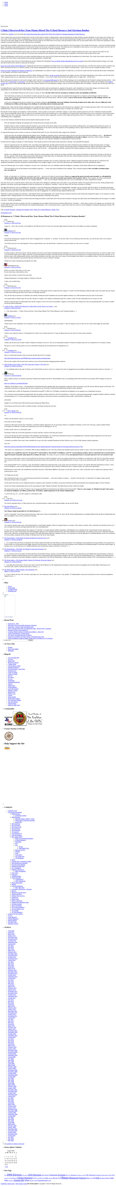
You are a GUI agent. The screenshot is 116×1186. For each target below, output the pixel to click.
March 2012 (11, 1006)
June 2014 (11, 963)
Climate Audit (12, 664)
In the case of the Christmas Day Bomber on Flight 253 (16, 70)
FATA (110, 1175)
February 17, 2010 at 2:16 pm (12, 551)
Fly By (10, 915)
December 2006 (12, 1109)
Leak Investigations (17, 886)
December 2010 (12, 1030)
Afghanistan (53, 1175)
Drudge (10, 647)
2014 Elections (16, 828)
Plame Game (15, 899)
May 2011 (11, 1022)
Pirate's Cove (11, 693)
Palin (88, 1178)
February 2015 (12, 952)
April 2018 (11, 931)
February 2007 (12, 1106)
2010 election (25, 1175)
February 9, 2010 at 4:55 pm (12, 232)
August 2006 (11, 1116)
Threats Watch (12, 703)
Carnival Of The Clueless (15, 914)
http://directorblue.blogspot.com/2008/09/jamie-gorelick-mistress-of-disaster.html (27, 358)
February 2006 (12, 1125)
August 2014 (11, 960)
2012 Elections (16, 825)
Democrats (92, 1175)
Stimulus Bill (19, 1180)
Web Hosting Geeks (21, 1183)
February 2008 (12, 1086)
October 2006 (12, 1112)
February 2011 (12, 1027)
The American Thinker (14, 700)
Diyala (21, 846)
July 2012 (11, 999)
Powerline (22, 81)
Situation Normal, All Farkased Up (18, 630)
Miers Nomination (20, 871)
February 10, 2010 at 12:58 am (13, 366)
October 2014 (12, 957)
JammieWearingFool (14, 682)
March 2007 (11, 1104)
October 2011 (12, 1014)
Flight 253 (37, 209)
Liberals (50, 1178)
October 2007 (12, 1093)
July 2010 (11, 1039)
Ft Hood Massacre (79, 34)
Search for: (7, 640)
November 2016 (12, 939)
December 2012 (12, 991)
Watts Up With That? (14, 705)
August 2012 (11, 998)
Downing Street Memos (18, 864)
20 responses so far (6, 213)
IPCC (40, 1178)
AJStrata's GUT (12, 810)
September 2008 (12, 1075)
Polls (98, 1178)
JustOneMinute (12, 687)
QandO (10, 695)
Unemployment (43, 1180)
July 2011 (11, 1019)
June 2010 (11, 1040)
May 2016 (11, 949)
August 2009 (11, 1057)
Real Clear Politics (13, 649)
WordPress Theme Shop (8, 1183)
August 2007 (11, 1096)
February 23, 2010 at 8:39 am (12, 562)
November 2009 (12, 1052)
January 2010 (12, 1048)
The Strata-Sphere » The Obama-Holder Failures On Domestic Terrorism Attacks (27, 560)
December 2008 (12, 1070)
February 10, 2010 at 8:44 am (12, 375)
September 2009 (12, 1055)
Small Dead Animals (14, 698)
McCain (55, 1178)
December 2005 (12, 1129)
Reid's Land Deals (17, 901)
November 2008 (12, 1071)
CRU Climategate (20, 881)
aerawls (10, 520)
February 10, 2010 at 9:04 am (12, 412)
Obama (64, 1177)
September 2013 (12, 976)
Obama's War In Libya (18, 896)
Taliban (27, 1180)
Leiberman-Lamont (20, 815)
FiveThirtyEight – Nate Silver (16, 669)
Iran (16, 843)
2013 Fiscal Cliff (16, 827)
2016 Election (45, 1175)
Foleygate (14, 874)
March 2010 (11, 1045)
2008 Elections (16, 817)
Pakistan (17, 851)
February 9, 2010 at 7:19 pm (12, 317)
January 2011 (12, 1029)
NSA (57, 209)
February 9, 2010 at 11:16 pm (12, 352)
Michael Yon (11, 692)
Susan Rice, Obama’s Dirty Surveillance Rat (20, 627)
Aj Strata (6, 594)
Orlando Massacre (13, 919)
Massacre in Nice (20, 850)
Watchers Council (13, 923)
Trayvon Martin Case (18, 909)
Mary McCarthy (19, 887)
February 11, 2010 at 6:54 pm (12, 522)
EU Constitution (16, 868)
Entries (11, 588)
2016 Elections (16, 830)
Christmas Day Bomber (22, 209)
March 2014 (11, 968)
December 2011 (12, 1011)
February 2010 (12, 1047)
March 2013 (11, 986)
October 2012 (12, 994)
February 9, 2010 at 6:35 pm (12, 308)
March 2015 (11, 950)
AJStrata (10, 34)
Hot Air (10, 675)
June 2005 (11, 1139)
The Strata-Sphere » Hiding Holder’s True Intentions (19, 569)
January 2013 (12, 990)
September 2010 (12, 1035)
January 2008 (12, 1088)
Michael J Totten (12, 690)
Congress (83, 1175)
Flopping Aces (12, 671)
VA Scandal (15, 910)
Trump (35, 1180)
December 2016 (12, 937)
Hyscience (11, 677)
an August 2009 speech (50, 80)
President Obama (104, 1178)
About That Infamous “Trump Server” (19, 633)
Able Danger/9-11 (17, 833)
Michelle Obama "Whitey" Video (24, 819)
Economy (106, 1175)
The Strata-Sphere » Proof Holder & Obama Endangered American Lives (25, 538)
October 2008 (12, 1073)
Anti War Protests (17, 835)
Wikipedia (11, 650)
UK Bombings (19, 858)
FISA (31, 209)
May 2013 (11, 983)
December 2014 (12, 953)
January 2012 (12, 1009)
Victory (49, 1180)
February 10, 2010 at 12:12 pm (13, 500)
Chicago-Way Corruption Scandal (21, 861)
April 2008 (11, 1083)
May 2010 (11, 1042)
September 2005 (12, 1134)
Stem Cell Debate (17, 905)
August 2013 (11, 978)
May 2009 (11, 1062)
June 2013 (11, 981)
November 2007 (12, 1091)
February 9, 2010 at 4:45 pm (12, 223)
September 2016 (12, 942)
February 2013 (12, 988)
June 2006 (11, 1119)
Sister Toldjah (12, 697)
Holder (53, 209)
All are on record (54, 75)
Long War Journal (13, 689)
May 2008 (11, 1081)
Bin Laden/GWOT (43, 34)
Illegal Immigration (17, 882)
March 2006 (11, 1124)
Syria (16, 853)
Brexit (13, 860)
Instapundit (11, 680)
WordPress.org (12, 591)
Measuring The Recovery (19, 892)
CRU (87, 1175)
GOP (34, 1178)
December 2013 (12, 971)
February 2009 (12, 1067)
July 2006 (11, 1117)
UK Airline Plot (19, 856)
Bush (67, 1175)
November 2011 (12, 1012)
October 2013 (12, 975)
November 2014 (12, 955)
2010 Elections (16, 824)
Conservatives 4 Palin (14, 666)
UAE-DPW (18, 855)
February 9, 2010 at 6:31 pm (12, 287)
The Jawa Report (9, 506)
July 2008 (11, 1078)
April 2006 (11, 1122)
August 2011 (11, 1017)
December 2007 (12, 1089)
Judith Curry (11, 685)
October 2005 (12, 1132)
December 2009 (12, 1050)
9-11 (5, 1175)
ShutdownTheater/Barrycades (20, 902)
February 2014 (12, 970)
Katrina (14, 884)
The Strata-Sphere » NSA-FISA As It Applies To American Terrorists (23, 549)
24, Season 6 (15, 832)
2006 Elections (16, 814)
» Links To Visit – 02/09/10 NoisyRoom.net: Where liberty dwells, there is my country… (29, 306)
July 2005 (11, 1137)
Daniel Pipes (12, 81)
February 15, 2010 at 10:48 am (13, 539)
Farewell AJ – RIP (13, 623)
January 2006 (12, 1127)
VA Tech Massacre (17, 912)
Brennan (12, 209)
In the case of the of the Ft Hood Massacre (13, 66)
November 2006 (12, 1111)
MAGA (14, 891)
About (6, 4)
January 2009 (12, 1068)
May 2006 (11, 1121)
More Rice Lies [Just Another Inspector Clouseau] (22, 625)
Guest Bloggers (12, 917)
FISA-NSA (52, 34)
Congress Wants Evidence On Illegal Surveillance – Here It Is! (26, 632)
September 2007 (12, 1094)
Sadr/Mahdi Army (24, 848)
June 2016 (11, 947)
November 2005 (12, 1130)
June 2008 (11, 1080)
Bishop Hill (11, 661)
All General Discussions (31, 34)
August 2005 (11, 1135)
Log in (10, 586)
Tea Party (32, 1180)
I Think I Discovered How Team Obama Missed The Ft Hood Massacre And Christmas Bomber (45, 30)
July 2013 (11, 980)
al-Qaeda (6, 209)
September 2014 (12, 958)
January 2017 (12, 935)
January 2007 (12, 1107)
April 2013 (11, 985)
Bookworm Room (13, 662)
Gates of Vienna (12, 672)
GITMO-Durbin (16, 876)
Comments (12, 589)
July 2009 (11, 1058)
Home (6, 2)
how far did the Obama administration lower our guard (67, 61)
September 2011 (12, 1016)
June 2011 (11, 1021)
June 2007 (11, 1099)
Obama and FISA (17, 894)
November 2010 (12, 1032)
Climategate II (19, 879)
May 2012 (11, 1003)
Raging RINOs (12, 920)
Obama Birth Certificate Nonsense (25, 820)
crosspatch (11, 338)
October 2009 (12, 1053)
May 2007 (11, 1101)
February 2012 (12, 1008)
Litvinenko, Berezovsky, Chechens (22, 889)
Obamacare (15, 897)
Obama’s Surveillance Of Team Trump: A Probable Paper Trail (26, 637)
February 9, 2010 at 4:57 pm (12, 250)
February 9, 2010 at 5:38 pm (12, 267)
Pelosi (91, 1178)
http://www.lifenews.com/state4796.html (15, 383)
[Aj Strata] (9, 616)
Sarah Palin (18, 822)
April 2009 (11, 1063)
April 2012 (11, 1004)
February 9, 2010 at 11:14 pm (12, 339)
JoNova (10, 684)
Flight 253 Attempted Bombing (65, 34)
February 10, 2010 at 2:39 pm (12, 508)
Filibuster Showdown (18, 869)
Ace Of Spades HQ (13, 657)
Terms (6, 5)
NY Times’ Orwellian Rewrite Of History (20, 635)
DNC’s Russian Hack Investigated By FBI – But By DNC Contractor (29, 628)
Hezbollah (18, 842)
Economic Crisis (100, 1175)
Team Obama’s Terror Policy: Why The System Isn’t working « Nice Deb (25, 364)
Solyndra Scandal (17, 904)
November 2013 (12, 973)
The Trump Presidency (18, 907)
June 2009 (11, 1060)
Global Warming (16, 878)
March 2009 (11, 1065)
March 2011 (11, 1026)
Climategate (73, 1175)
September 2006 (12, 1114)
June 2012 (11, 1001)
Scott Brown (10, 1180)
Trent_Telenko (12, 411)
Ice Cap (10, 679)
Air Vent (10, 659)
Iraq (16, 845)
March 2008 (11, 1085)
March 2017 (11, 934)
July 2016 (11, 945)
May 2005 (11, 1140)
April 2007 (11, 1103)
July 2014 (11, 962)
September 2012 (12, 996)
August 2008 (11, 1076)
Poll (94, 1178)
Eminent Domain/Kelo (18, 866)
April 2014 (11, 967)
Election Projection (13, 667)
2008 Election (14, 1174)
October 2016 (12, 940)
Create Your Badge (8, 616)
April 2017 (11, 932)
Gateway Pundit (12, 674)
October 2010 (12, 1034)
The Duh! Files (12, 922)
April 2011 (11, 1024)
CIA (69, 1175)
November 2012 (12, 993)
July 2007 (11, 1098)
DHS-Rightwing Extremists (19, 863)
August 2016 (11, 944)
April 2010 (11, 1044)
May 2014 (11, 965)
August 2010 (11, 1037)
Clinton (79, 1175)
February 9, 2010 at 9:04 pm (12, 330)
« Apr (6, 1166)
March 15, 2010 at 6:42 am (12, 571)
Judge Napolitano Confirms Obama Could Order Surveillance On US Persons (30, 638)
